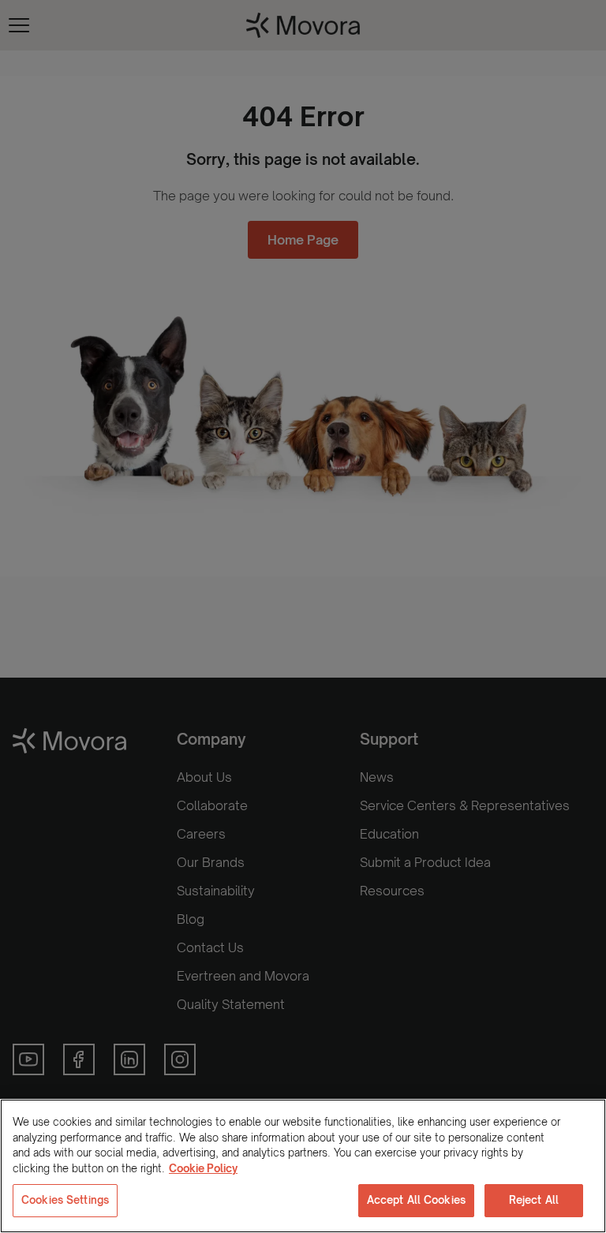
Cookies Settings (65, 1200)
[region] (303, 1166)
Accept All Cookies (416, 1200)
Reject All (534, 1200)
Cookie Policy (203, 1168)
